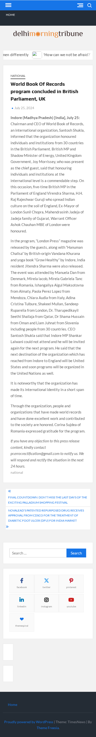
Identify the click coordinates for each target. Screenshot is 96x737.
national (17, 472)
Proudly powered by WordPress (28, 722)
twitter (46, 587)
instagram (46, 606)
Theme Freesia (48, 728)
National (18, 76)
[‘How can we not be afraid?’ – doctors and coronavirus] (33, 54)
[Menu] (8, 5)
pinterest (71, 587)
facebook (22, 587)
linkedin (21, 606)
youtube (71, 606)
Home (10, 15)
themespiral (21, 625)
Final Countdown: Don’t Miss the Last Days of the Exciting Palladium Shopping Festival (47, 499)
